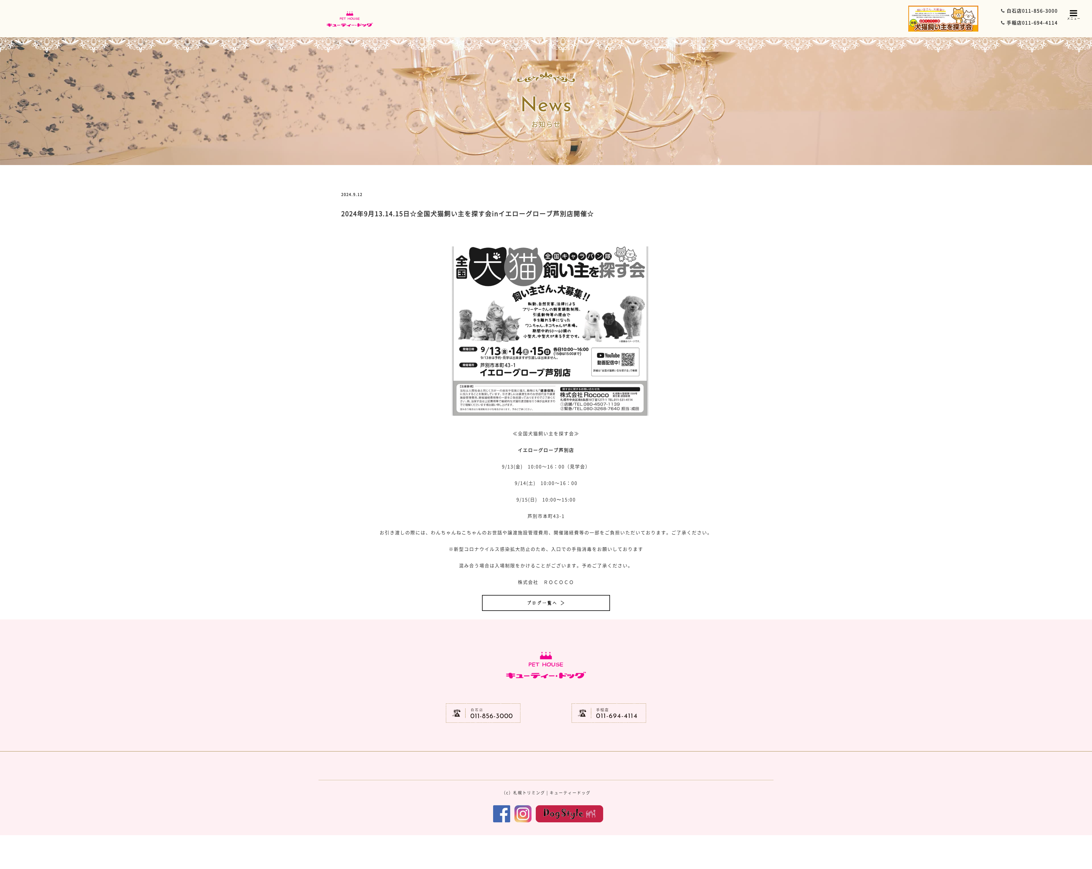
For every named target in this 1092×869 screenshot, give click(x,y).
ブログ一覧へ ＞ (546, 603)
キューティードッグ (570, 792)
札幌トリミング (529, 792)
